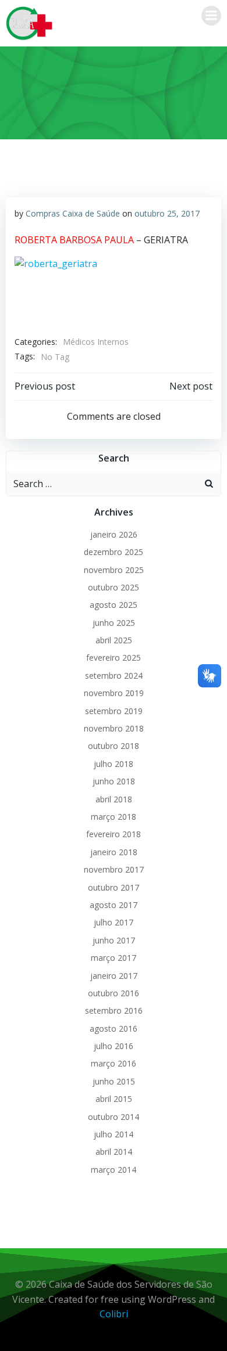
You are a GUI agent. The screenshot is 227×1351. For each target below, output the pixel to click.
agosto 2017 (113, 904)
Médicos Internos (96, 341)
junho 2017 (114, 940)
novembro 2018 (114, 728)
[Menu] (211, 16)
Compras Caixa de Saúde (73, 213)
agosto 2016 (113, 1028)
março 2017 (113, 957)
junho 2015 (114, 1081)
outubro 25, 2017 (167, 213)
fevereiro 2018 (113, 834)
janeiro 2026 (113, 534)
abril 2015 (113, 1098)
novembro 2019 (114, 692)
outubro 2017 (113, 887)
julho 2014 (113, 1134)
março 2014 (113, 1169)
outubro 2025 (113, 587)
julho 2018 (113, 763)
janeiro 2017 (113, 975)
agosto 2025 (113, 604)
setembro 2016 (114, 1010)
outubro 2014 (113, 1116)
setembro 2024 (114, 675)
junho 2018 (114, 781)
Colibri (114, 1313)
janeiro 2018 (113, 852)
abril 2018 (113, 799)
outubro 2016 (113, 993)
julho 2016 (113, 1045)
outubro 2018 (113, 745)
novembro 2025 (114, 569)
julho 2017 (113, 922)
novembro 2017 (114, 869)
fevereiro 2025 (113, 657)
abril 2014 (113, 1151)
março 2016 (113, 1063)
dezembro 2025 (113, 551)
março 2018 (113, 816)
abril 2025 (113, 640)
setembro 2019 (114, 710)
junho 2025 (114, 622)
